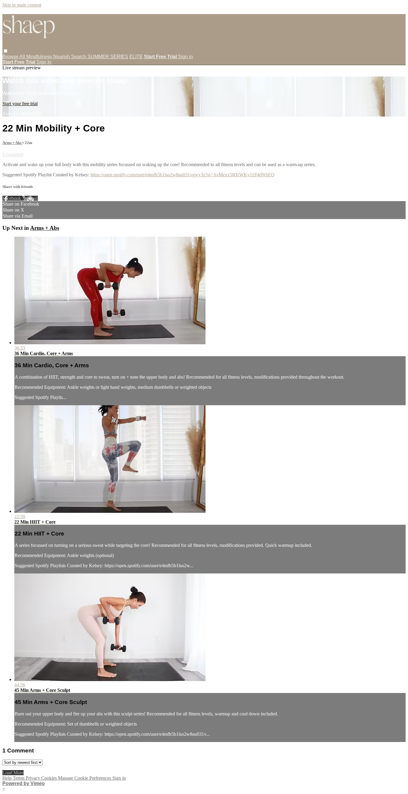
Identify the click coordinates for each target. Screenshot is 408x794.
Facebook (12, 198)
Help (7, 778)
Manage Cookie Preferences (85, 778)
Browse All (14, 56)
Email (32, 198)
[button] (5, 51)
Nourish (62, 56)
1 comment (12, 154)
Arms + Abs (12, 142)
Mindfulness (39, 56)
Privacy (33, 778)
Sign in (185, 56)
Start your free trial (20, 103)
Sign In (43, 62)
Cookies (49, 778)
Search (79, 56)
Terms (19, 778)
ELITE (136, 56)
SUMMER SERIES (108, 56)
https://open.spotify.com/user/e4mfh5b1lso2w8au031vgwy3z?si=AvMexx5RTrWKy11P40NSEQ (182, 174)
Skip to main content (21, 4)
